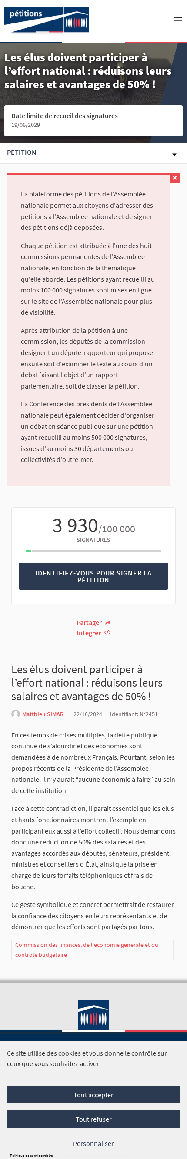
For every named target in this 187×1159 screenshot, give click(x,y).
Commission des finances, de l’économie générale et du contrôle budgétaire (86, 950)
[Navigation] (178, 20)
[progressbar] (93, 551)
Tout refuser (94, 1119)
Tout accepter (93, 1094)
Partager (90, 622)
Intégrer (89, 632)
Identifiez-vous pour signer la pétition (93, 576)
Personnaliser (93, 1143)
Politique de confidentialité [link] (31, 1155)
